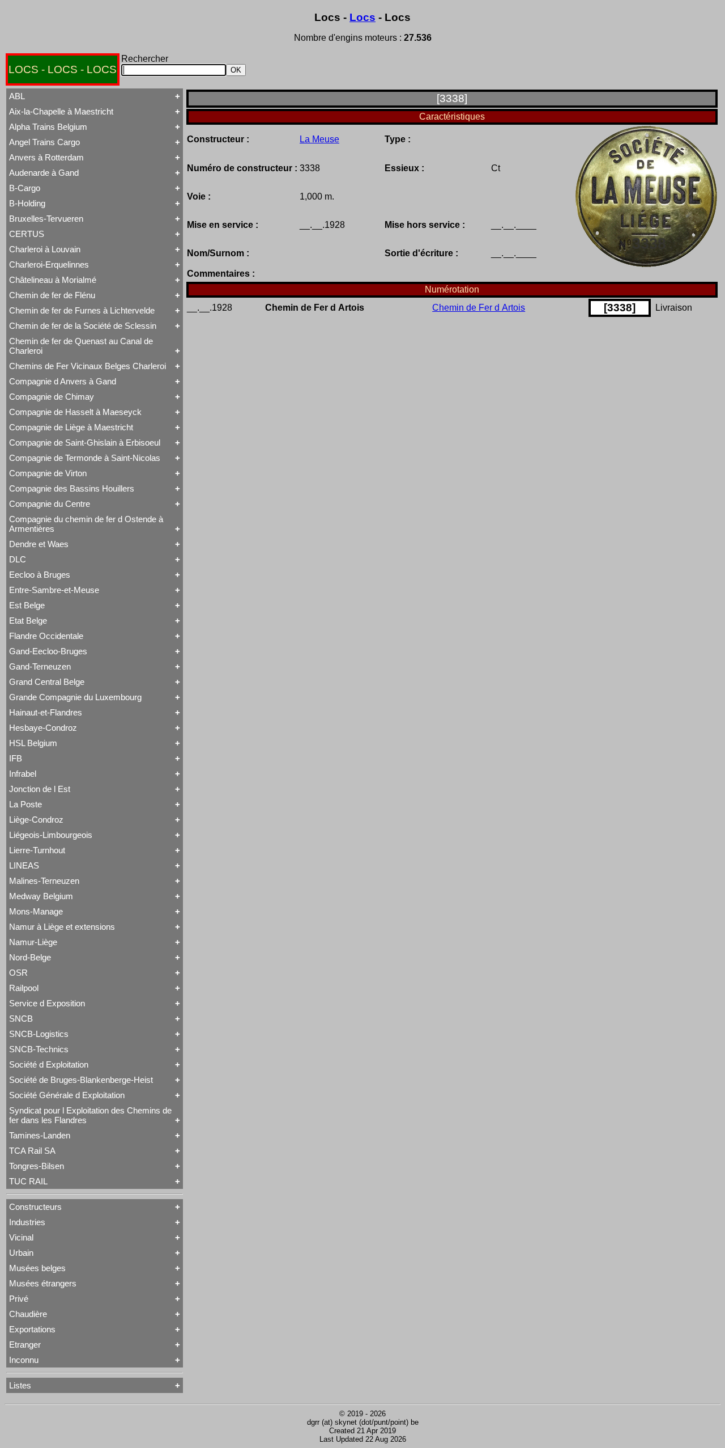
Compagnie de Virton (48, 473)
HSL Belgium (33, 743)
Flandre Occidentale (46, 636)
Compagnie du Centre (49, 504)
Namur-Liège (33, 942)
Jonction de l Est (39, 789)
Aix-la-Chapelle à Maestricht (61, 111)
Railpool (24, 988)
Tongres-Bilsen (36, 1166)
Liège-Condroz (36, 819)
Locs (362, 17)
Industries (27, 1222)
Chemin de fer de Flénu (52, 295)
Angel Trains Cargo (44, 142)
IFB (15, 758)
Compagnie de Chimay (51, 396)
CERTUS (26, 234)
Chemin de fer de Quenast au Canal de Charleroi (81, 345)
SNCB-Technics (39, 1049)
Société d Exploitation (48, 1064)
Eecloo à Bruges (39, 574)
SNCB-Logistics (39, 1034)
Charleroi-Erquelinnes (49, 264)
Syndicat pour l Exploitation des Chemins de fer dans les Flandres (90, 1115)
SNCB (21, 1018)
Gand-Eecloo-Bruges (48, 651)
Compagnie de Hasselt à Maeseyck (75, 412)
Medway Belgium (41, 896)
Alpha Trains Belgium (48, 127)
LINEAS (24, 865)
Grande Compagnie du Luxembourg (75, 697)
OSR (18, 972)
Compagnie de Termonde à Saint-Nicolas (84, 458)
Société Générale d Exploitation (67, 1095)
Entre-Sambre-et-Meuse (54, 590)
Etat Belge (28, 620)
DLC (17, 559)
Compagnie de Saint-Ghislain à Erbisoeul (84, 442)
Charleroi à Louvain (44, 249)
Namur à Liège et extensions (62, 927)
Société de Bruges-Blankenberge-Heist (81, 1080)
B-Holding (27, 203)
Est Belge (27, 605)
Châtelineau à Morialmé (52, 280)
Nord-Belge (30, 957)
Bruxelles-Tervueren (46, 218)
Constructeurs (35, 1207)
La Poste (25, 804)
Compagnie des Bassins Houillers (71, 488)
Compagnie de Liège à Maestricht (71, 427)
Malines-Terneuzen (44, 881)
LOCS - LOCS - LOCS (62, 69)
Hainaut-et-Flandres (45, 712)
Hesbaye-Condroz (43, 728)
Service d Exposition (47, 1003)
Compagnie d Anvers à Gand (62, 381)
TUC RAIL (28, 1181)
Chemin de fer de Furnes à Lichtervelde (82, 310)
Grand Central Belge (46, 682)
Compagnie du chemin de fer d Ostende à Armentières (86, 524)
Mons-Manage (36, 911)
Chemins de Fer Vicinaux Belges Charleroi (87, 366)
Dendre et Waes (39, 544)
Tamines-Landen (39, 1135)
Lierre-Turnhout (37, 850)
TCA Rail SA (32, 1150)
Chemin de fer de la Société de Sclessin (82, 326)
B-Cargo (24, 188)
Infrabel (22, 773)
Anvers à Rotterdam (46, 157)
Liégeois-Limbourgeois (50, 835)
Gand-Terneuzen (40, 666)
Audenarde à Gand (44, 172)
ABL (17, 96)
